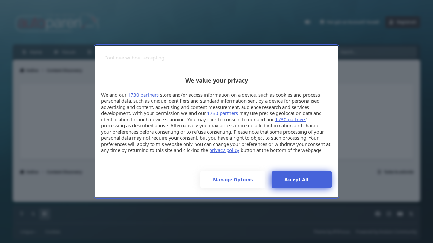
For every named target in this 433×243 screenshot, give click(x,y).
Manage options (233, 179)
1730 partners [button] (143, 94)
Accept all (296, 179)
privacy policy (224, 150)
